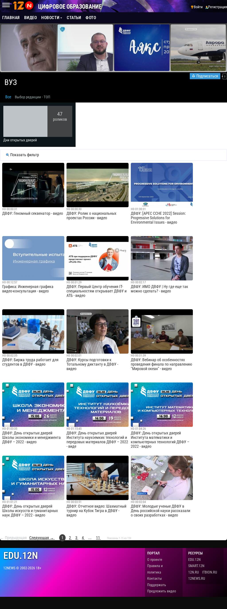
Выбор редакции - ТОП (32, 97)
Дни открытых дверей (20, 140)
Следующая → (42, 538)
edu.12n (20, 555)
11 (98, 538)
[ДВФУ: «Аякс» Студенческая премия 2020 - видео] (142, 47)
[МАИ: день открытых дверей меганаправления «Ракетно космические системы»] (85, 47)
